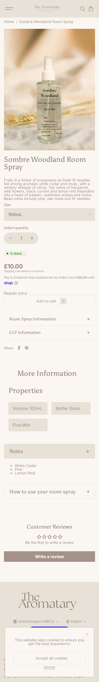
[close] (87, 634)
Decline (49, 667)
